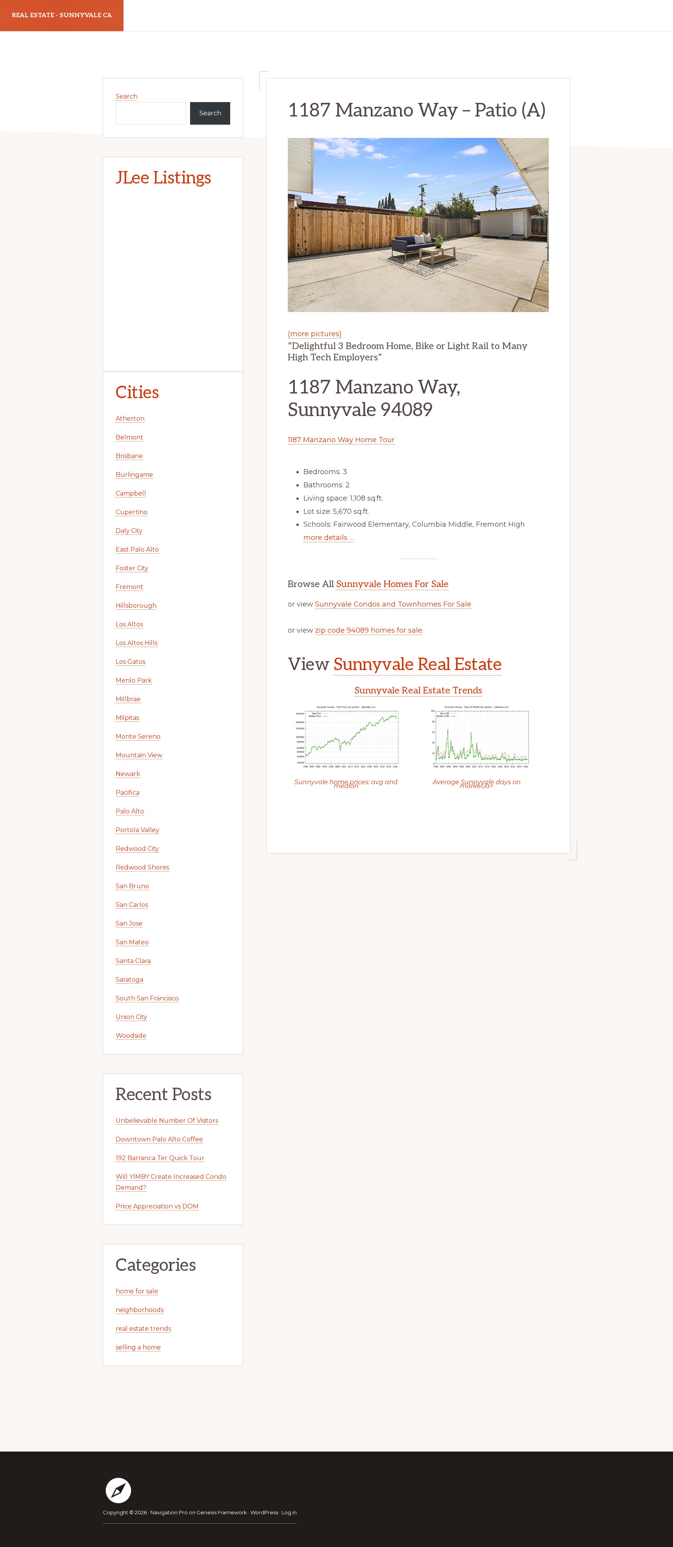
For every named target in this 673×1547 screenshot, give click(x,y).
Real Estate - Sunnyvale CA (62, 15)
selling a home (138, 1347)
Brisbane (129, 456)
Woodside (131, 1035)
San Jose (129, 923)
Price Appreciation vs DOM (157, 1206)
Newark (128, 774)
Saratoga (129, 979)
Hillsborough (136, 605)
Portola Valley (137, 830)
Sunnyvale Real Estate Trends (418, 690)
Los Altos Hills (136, 643)
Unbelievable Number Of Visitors (167, 1120)
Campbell (131, 493)
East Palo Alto (137, 549)
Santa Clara (133, 961)
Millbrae (128, 699)
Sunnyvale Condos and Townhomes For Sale (393, 604)
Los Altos (129, 624)
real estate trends (143, 1328)
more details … (328, 537)
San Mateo (132, 942)
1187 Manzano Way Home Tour (341, 440)
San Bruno (132, 886)
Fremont (129, 587)
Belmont (129, 437)
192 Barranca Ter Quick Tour (160, 1158)
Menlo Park (134, 680)
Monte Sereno (138, 736)
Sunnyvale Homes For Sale (392, 584)
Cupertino (132, 512)
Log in (289, 1512)
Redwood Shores (142, 867)
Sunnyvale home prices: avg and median (346, 784)
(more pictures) (315, 334)
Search (126, 96)
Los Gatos (130, 661)
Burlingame (134, 474)
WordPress (264, 1512)
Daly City (129, 530)
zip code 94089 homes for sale (368, 630)
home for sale (137, 1291)
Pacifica (127, 792)
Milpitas (127, 717)
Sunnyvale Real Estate (417, 664)
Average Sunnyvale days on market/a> (477, 784)
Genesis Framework (222, 1512)
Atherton (130, 418)
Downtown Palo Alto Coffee (159, 1139)
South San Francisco (147, 998)
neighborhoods (140, 1310)
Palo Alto (130, 811)
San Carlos (132, 904)
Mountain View (139, 755)
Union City (131, 1017)
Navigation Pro (169, 1512)
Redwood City (137, 848)
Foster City (132, 568)
